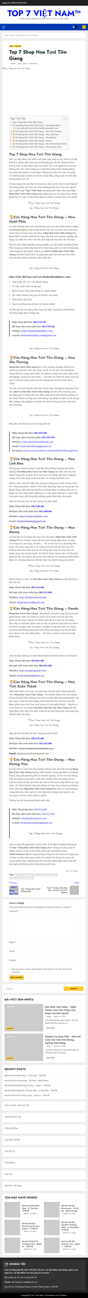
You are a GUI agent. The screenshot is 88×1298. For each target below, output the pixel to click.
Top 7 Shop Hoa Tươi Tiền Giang (27, 122)
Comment (14, 911)
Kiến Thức (10, 1028)
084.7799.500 (39, 322)
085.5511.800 (37, 587)
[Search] (79, 27)
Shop (11, 46)
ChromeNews (50, 1295)
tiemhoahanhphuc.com (21, 229)
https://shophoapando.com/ (32, 670)
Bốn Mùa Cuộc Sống (13, 1185)
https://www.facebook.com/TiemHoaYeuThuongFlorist (50, 450)
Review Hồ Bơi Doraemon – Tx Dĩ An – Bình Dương (27, 1080)
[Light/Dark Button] (75, 27)
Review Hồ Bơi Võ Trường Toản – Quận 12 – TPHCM (27, 1095)
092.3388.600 (37, 506)
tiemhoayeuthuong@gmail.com (36, 446)
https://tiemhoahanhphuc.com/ (37, 331)
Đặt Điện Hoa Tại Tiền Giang (47, 875)
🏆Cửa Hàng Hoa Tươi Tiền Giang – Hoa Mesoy (34, 137)
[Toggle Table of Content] (64, 119)
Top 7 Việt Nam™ (44, 13)
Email (12, 951)
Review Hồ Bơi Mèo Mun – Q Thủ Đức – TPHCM (25, 1075)
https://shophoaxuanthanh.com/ (36, 748)
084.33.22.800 (40, 809)
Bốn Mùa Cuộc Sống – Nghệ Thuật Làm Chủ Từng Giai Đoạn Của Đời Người (24, 1017)
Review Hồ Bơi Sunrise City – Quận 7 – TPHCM (52, 1245)
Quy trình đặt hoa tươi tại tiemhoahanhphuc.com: (37, 128)
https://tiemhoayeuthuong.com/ (38, 441)
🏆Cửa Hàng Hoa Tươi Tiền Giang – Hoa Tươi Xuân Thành (39, 143)
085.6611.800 (37, 660)
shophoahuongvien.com (34, 818)
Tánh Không (10, 1162)
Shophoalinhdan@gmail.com (31, 521)
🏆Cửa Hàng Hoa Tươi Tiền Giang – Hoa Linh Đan (35, 134)
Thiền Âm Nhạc (11, 1128)
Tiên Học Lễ (10, 1151)
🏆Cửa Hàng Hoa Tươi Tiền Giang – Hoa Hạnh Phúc (36, 125)
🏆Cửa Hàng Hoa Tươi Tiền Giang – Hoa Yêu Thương (37, 131)
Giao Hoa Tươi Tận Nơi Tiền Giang (21, 878)
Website (12, 960)
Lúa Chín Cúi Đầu (12, 1139)
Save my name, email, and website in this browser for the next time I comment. (42, 970)
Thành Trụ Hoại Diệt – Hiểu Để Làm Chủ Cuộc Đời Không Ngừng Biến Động (24, 1047)
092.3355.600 (48, 437)
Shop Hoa (18, 46)
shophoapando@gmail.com (30, 675)
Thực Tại (8, 1174)
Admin (12, 64)
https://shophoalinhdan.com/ (33, 516)
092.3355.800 (37, 738)
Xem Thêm (50, 1028)
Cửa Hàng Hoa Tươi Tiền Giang (25, 875)
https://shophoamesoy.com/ (32, 597)
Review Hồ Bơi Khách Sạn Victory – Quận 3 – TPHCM (27, 1085)
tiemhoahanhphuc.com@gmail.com (38, 335)
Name (12, 942)
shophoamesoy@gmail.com (31, 602)
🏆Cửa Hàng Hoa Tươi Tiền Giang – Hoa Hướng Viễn (36, 146)
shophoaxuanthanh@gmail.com (33, 753)
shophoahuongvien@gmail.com (36, 822)
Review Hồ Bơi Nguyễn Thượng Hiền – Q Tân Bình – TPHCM (31, 1090)
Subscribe (84, 27)
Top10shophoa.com (13, 1116)
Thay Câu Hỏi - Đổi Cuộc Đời (17, 1105)
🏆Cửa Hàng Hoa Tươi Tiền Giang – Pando (32, 140)
